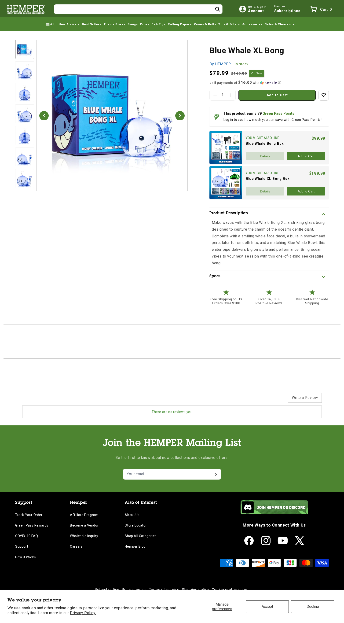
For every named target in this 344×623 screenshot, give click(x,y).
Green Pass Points (278, 113)
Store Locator (136, 525)
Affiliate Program (84, 515)
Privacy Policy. (83, 613)
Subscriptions (287, 11)
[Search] (217, 9)
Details (265, 156)
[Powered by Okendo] (43, 400)
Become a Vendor (84, 525)
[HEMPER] (26, 9)
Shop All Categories (140, 536)
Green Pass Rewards (31, 525)
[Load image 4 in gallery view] (24, 114)
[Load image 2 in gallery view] (24, 71)
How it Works (25, 557)
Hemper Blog (135, 546)
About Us (132, 515)
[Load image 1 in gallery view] (24, 49)
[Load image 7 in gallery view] (24, 178)
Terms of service (164, 589)
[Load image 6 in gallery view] (24, 157)
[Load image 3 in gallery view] (24, 92)
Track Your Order (29, 515)
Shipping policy (195, 589)
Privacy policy (134, 589)
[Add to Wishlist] (324, 95)
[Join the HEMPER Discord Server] (274, 513)
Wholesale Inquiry (84, 536)
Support (21, 546)
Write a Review (305, 397)
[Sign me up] (216, 474)
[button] (50, 24)
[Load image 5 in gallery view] (24, 135)
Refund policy (107, 589)
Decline (313, 606)
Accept (267, 606)
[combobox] (138, 9)
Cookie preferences (229, 589)
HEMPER (223, 64)
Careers (76, 546)
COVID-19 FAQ (26, 536)
